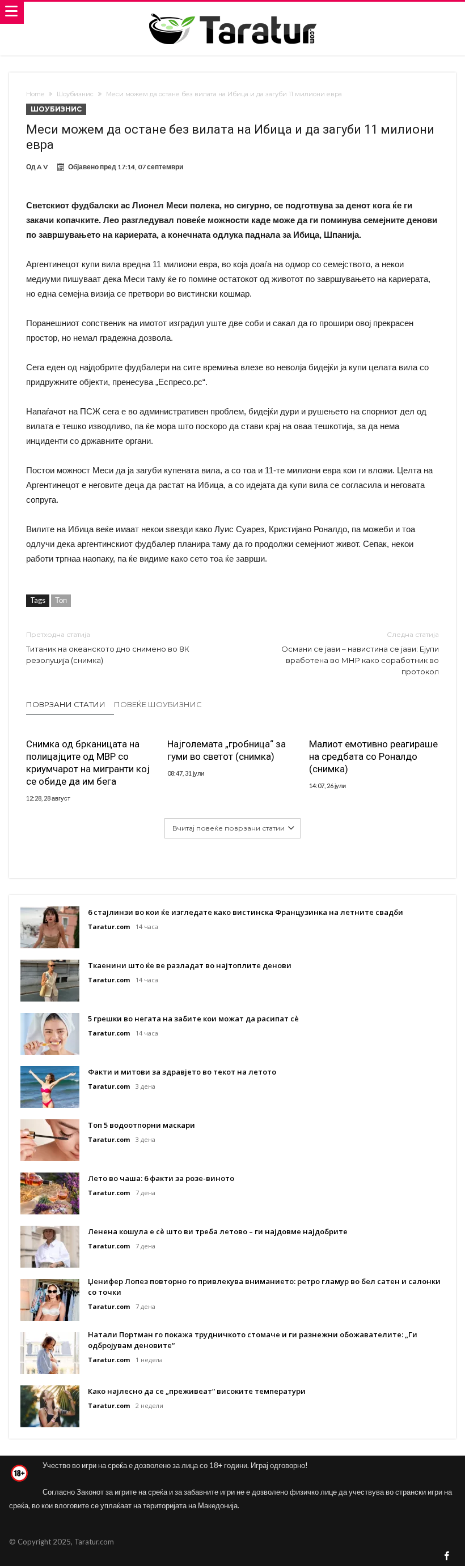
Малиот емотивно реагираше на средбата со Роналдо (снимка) (373, 756)
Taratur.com (109, 926)
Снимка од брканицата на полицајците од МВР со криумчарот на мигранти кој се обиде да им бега (88, 762)
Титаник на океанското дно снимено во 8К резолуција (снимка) (107, 647)
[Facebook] (447, 1556)
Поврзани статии (65, 704)
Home (35, 94)
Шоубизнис (75, 94)
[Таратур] (232, 13)
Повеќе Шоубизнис (158, 704)
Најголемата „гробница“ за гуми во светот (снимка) (226, 750)
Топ (61, 600)
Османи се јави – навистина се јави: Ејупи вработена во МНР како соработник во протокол (360, 653)
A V (42, 166)
